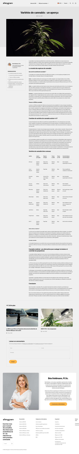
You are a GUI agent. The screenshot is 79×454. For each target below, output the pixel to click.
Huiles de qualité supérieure (41, 424)
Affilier (37, 434)
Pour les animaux (39, 426)
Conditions (57, 424)
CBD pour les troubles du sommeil (42, 428)
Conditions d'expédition (60, 430)
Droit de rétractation (59, 428)
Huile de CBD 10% (22, 424)
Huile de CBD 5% (22, 421)
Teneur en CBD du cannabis (14, 77)
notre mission (38, 421)
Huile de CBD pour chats (24, 432)
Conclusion (11, 87)
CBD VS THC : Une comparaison (48, 329)
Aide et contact (58, 432)
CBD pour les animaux (43, 3)
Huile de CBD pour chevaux (24, 434)
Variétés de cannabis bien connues (15, 82)
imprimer (57, 421)
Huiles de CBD (33, 3)
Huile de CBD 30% (22, 428)
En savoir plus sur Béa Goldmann (58, 404)
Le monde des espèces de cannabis (15, 73)
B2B (36, 437)
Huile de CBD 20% (22, 426)
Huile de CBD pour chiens (24, 430)
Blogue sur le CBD (58, 434)
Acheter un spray (39, 430)
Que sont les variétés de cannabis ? (16, 75)
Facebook (77, 424)
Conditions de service (39, 343)
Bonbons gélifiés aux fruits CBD (42, 432)
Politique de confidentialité (28, 343)
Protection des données (60, 426)
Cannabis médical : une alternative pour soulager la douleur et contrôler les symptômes (16, 85)
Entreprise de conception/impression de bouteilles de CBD (60, 443)
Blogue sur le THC (58, 437)
